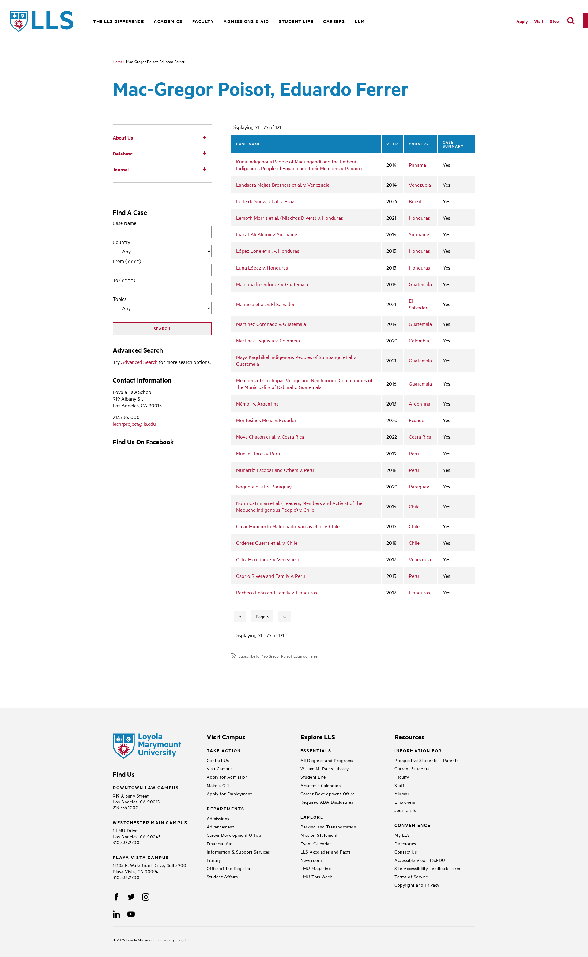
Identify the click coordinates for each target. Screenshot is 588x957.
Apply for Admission (227, 776)
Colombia (419, 340)
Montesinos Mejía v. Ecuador (266, 420)
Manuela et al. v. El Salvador (265, 304)
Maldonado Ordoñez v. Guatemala (272, 284)
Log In (182, 939)
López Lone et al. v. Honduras (267, 250)
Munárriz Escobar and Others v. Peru (275, 469)
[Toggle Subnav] (204, 137)
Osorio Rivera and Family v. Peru (270, 575)
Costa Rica (420, 436)
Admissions (218, 818)
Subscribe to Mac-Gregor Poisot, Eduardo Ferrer (279, 656)
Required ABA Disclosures (326, 802)
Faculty (401, 776)
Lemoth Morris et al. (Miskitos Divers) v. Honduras (289, 217)
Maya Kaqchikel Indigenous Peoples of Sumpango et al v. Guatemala (296, 360)
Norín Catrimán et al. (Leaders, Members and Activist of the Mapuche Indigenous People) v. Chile (299, 506)
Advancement (220, 826)
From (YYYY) (127, 260)
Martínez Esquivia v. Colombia (268, 340)
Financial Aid (220, 843)
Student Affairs (222, 876)
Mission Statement (319, 835)
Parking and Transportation (328, 826)
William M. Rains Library (324, 768)
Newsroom (311, 860)
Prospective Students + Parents (426, 760)
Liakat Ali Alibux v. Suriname (266, 234)
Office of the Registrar (229, 868)
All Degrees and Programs (326, 760)
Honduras (419, 217)
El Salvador (418, 304)
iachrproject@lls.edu (134, 423)
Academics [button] (168, 21)
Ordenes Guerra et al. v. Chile (266, 542)
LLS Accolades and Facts (325, 851)
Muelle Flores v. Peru (258, 453)
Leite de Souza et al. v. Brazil (266, 201)
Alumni (401, 793)
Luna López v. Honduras (262, 267)
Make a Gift (218, 785)
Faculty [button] (203, 21)
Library (214, 860)
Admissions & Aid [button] (246, 21)
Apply (522, 21)
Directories (405, 843)
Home (118, 61)
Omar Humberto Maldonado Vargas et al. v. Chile (288, 526)
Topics (119, 298)
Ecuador (417, 420)
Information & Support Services (238, 851)
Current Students (411, 768)
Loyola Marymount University (146, 939)
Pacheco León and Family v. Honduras (276, 592)
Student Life (313, 776)
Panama (417, 164)
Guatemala (420, 284)
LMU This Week (316, 876)
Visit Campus (220, 768)
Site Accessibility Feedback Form (427, 868)
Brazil (415, 201)
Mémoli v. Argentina (257, 403)
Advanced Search (139, 361)
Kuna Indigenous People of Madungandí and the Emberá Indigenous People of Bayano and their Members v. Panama (299, 164)
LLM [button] (360, 21)
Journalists (405, 810)
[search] (571, 20)
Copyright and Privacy (416, 885)
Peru (414, 453)
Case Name (124, 222)
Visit (539, 21)
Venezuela (420, 184)
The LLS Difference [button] (118, 21)
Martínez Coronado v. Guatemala (271, 323)
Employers (404, 802)
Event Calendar (315, 843)
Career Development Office (234, 835)
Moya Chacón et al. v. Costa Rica (270, 436)
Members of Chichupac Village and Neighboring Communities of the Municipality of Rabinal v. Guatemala (304, 383)
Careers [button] (334, 21)
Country (121, 241)
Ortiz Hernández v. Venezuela (267, 559)
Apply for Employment (229, 793)
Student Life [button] (296, 21)
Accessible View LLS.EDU (419, 860)
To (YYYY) (124, 279)
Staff (399, 785)
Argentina (419, 403)
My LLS (402, 835)
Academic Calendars (320, 785)
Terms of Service (411, 876)
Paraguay (419, 486)
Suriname (419, 234)
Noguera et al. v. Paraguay (264, 486)
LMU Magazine (315, 868)
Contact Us (218, 760)
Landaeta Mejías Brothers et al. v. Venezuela (283, 184)
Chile (414, 506)
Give (554, 21)
